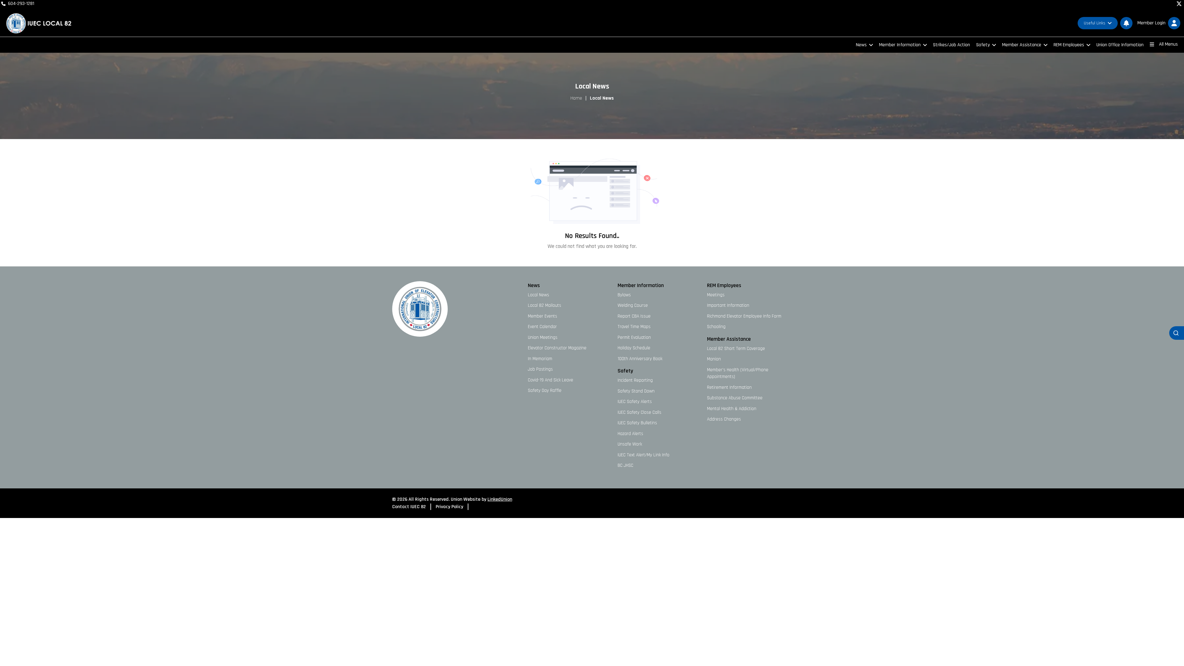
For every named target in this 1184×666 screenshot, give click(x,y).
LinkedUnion (499, 499)
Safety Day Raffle (544, 390)
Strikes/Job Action (951, 45)
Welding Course (633, 305)
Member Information (900, 45)
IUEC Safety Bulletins (637, 423)
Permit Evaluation (634, 337)
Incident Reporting (635, 380)
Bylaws (624, 295)
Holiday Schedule (634, 348)
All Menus (1168, 44)
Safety (983, 45)
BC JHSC (625, 465)
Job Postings (540, 369)
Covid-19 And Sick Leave (550, 380)
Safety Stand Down (636, 391)
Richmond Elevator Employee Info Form (744, 316)
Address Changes (724, 419)
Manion (714, 359)
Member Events (542, 316)
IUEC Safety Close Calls (639, 412)
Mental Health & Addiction (731, 409)
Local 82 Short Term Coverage (736, 349)
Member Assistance (1021, 45)
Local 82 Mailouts (544, 305)
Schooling (716, 327)
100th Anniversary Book (640, 359)
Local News (538, 295)
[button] (1157, 23)
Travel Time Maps (634, 327)
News (861, 45)
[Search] (1176, 333)
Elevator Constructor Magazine (557, 348)
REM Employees (1069, 45)
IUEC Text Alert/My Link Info (643, 455)
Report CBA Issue (634, 316)
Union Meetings (542, 337)
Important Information (728, 305)
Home (576, 98)
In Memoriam (540, 359)
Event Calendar (542, 327)
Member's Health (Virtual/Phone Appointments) (737, 373)
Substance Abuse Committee (735, 398)
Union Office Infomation (1120, 45)
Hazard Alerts (630, 434)
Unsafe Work (630, 444)
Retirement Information (729, 387)
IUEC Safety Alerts (635, 402)
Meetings (716, 295)
